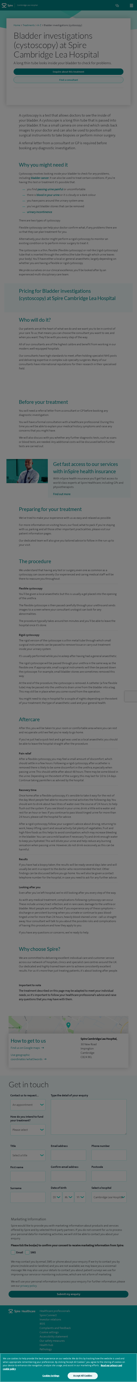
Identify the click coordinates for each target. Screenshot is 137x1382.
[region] (68, 1367)
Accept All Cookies (82, 1375)
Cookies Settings (50, 1375)
